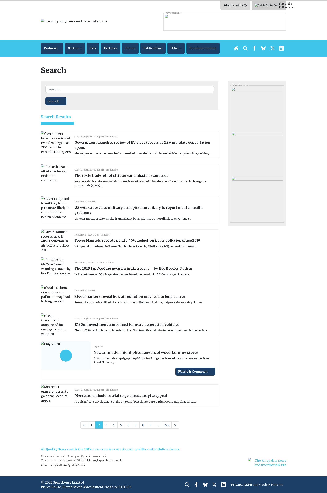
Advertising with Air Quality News (63, 465)
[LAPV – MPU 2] (257, 197)
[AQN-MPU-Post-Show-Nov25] (257, 108)
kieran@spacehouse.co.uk (104, 460)
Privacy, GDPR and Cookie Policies (257, 485)
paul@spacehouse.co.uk (91, 456)
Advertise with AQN (235, 5)
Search (53, 101)
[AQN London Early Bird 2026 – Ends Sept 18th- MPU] (257, 153)
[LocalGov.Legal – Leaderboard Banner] (225, 22)
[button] (52, 48)
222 (166, 425)
